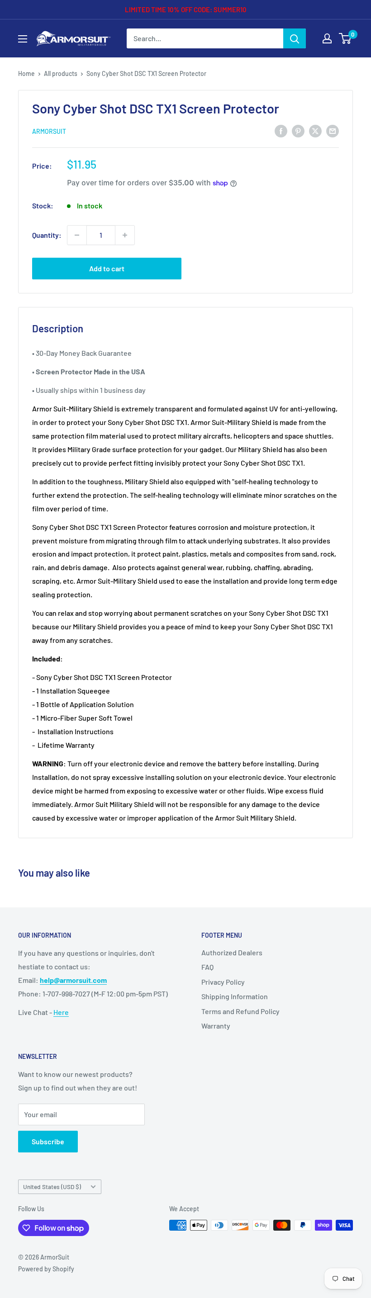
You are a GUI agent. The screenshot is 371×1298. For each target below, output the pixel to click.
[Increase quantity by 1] (124, 235)
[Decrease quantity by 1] (76, 235)
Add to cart (106, 268)
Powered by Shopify (46, 1269)
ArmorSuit (49, 131)
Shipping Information (234, 996)
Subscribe (48, 1141)
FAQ (207, 967)
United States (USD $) (52, 1186)
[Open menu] (22, 38)
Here (61, 1012)
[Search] (294, 38)
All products (60, 73)
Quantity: (47, 235)
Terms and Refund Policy (240, 1011)
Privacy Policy (223, 981)
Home (26, 73)
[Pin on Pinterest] (298, 130)
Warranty (215, 1025)
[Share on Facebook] (281, 130)
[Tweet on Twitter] (315, 130)
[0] (345, 38)
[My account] (327, 38)
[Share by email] (332, 130)
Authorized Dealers (231, 952)
